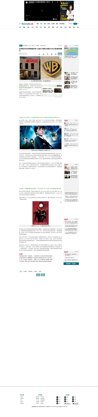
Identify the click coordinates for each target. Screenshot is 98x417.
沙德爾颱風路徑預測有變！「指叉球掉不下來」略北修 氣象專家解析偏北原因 (42, 188)
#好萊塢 (25, 271)
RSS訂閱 (42, 396)
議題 (57, 23)
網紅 (49, 27)
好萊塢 (28, 87)
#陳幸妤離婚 (61, 23)
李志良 (23, 53)
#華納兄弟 (30, 271)
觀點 (45, 23)
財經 (28, 27)
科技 (57, 27)
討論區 (48, 23)
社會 (32, 27)
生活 (41, 27)
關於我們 (37, 396)
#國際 (21, 271)
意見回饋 (37, 401)
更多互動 (22, 395)
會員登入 (37, 403)
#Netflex (35, 271)
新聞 (41, 23)
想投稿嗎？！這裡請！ (71, 263)
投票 (21, 400)
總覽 (38, 23)
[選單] (20, 24)
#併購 (40, 271)
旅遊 (61, 27)
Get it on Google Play (67, 404)
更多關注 (68, 395)
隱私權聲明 (42, 400)
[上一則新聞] (59, 46)
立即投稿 (37, 400)
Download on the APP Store (75, 404)
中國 (37, 27)
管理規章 (42, 401)
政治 (20, 27)
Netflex (21, 84)
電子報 (21, 401)
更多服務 (40, 395)
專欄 (70, 27)
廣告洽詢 (42, 403)
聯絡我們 (37, 398)
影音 (78, 27)
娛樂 (45, 27)
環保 (65, 27)
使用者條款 (42, 398)
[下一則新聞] (61, 46)
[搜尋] (78, 24)
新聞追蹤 (22, 403)
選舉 (74, 27)
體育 (53, 27)
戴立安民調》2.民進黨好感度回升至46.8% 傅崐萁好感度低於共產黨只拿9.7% (42, 117)
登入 (75, 23)
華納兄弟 (22, 85)
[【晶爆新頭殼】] (67, 11)
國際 (24, 27)
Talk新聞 (53, 23)
